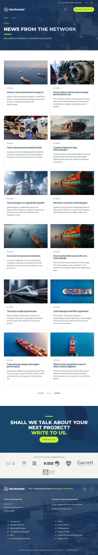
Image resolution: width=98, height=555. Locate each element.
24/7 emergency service (20, 538)
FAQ (11, 535)
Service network (17, 524)
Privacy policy (63, 524)
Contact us (49, 439)
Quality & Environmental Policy (70, 535)
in (84, 488)
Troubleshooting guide (19, 531)
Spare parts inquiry (18, 528)
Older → (58, 393)
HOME (6, 18)
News (60, 521)
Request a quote (82, 9)
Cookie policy (63, 528)
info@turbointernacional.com (70, 504)
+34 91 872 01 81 (64, 509)
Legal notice (63, 538)
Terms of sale (63, 531)
